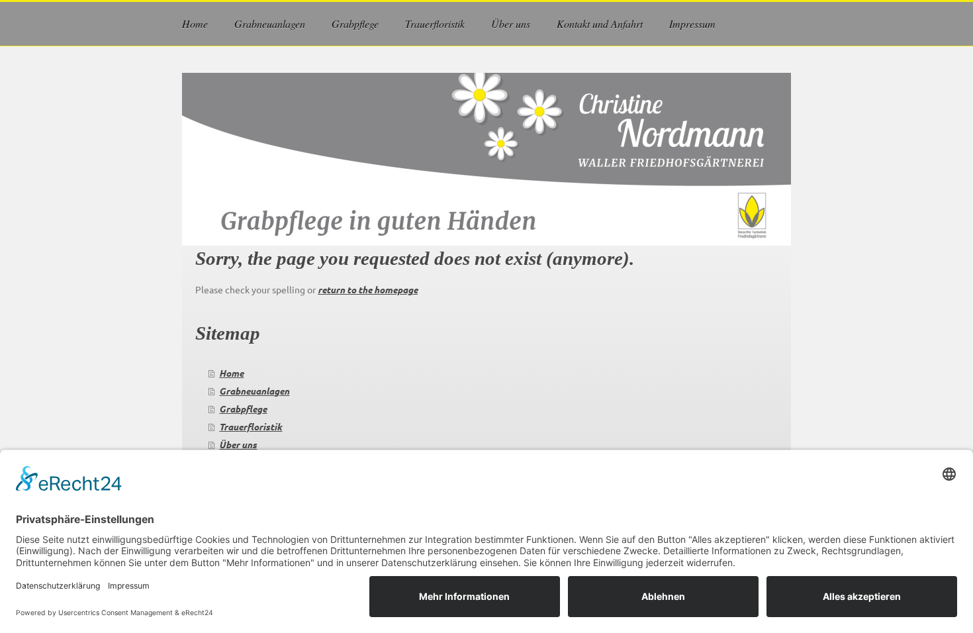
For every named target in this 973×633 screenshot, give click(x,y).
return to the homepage (368, 289)
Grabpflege (243, 409)
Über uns (238, 444)
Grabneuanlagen (254, 391)
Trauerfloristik (250, 426)
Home (231, 373)
